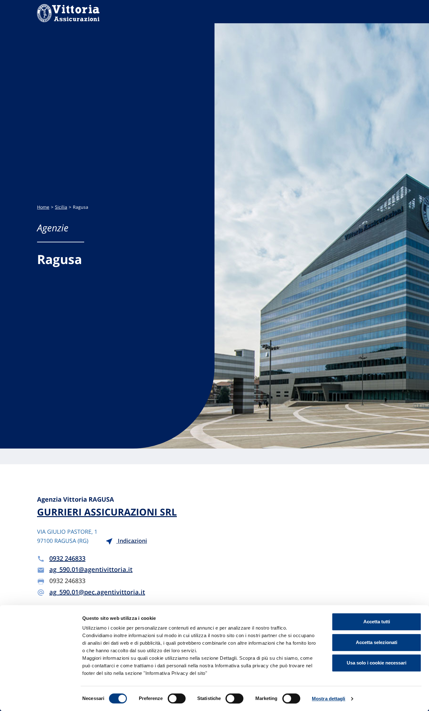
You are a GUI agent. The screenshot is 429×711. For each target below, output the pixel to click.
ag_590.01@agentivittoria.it (91, 569)
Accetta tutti (376, 621)
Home (43, 207)
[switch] (177, 698)
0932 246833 (67, 558)
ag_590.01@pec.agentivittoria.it (97, 592)
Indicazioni (131, 540)
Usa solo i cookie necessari (376, 662)
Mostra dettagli (328, 698)
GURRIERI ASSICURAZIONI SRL (107, 511)
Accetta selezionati (376, 642)
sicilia (61, 207)
